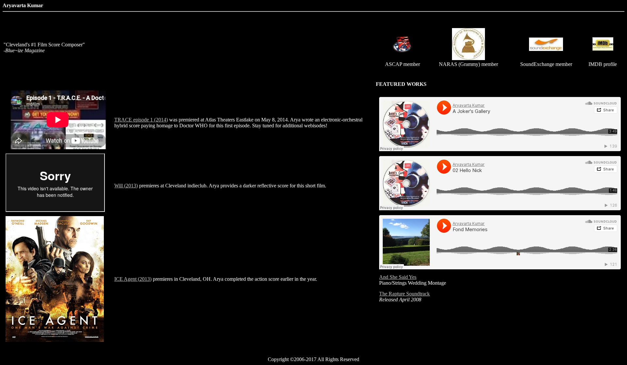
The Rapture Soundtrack (404, 293)
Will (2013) (126, 185)
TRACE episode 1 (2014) (141, 119)
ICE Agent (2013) (133, 279)
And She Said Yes (397, 277)
